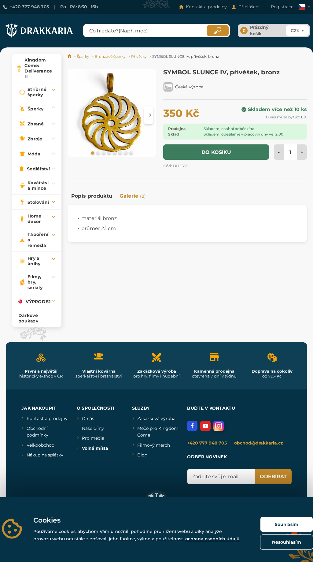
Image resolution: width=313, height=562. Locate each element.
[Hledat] (218, 30)
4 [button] (108, 152)
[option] (112, 114)
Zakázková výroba (156, 418)
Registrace (282, 6)
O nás (88, 418)
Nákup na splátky (45, 455)
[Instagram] (218, 426)
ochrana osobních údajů (212, 539)
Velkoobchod (40, 445)
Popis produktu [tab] (91, 196)
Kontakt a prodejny (206, 6)
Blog (142, 455)
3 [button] (103, 152)
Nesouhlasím (286, 542)
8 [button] (130, 152)
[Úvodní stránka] (70, 56)
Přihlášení (249, 6)
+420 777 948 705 (29, 6)
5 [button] (114, 152)
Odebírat (273, 476)
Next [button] (148, 115)
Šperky (83, 56)
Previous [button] (75, 115)
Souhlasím (286, 524)
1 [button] (92, 152)
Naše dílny (93, 428)
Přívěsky (139, 56)
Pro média (93, 438)
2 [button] (97, 152)
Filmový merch (153, 445)
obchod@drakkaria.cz (258, 443)
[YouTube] (205, 426)
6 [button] (119, 152)
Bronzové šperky (110, 56)
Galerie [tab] (133, 196)
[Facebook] (192, 426)
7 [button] (125, 152)
